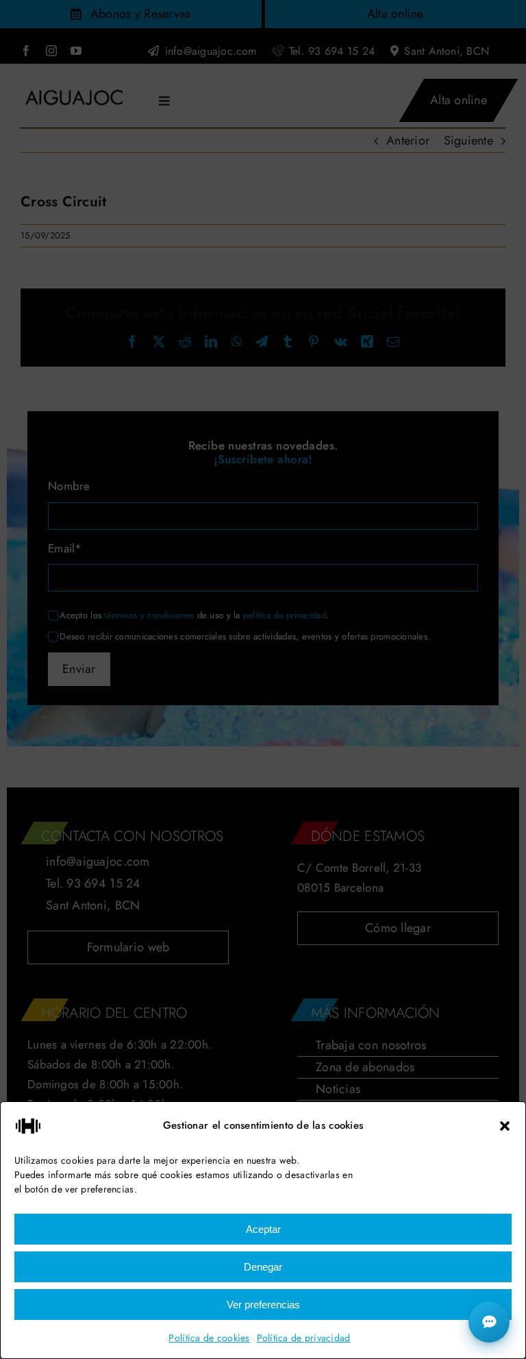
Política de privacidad (304, 1338)
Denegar (263, 1267)
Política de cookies (208, 1338)
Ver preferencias (263, 1304)
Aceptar (263, 1229)
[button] (505, 1126)
